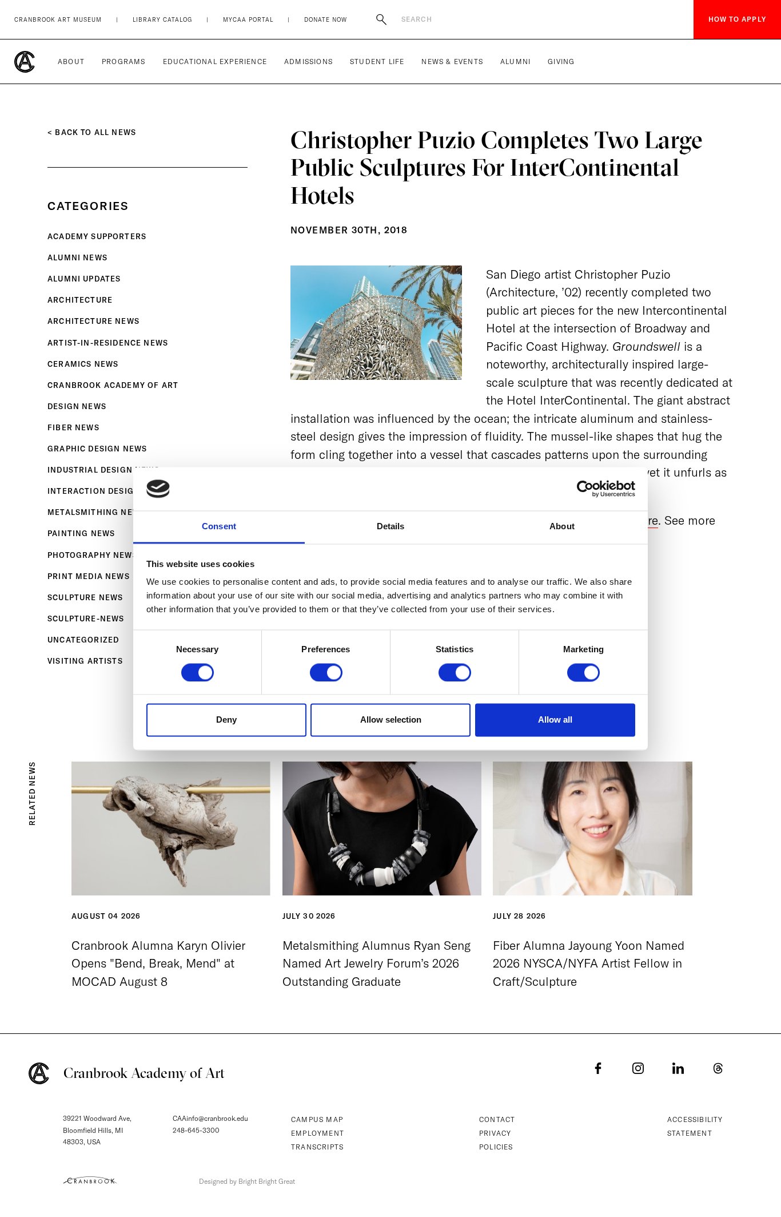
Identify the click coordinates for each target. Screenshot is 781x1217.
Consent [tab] (219, 527)
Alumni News (77, 257)
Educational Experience (215, 61)
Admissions (308, 61)
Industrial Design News (103, 469)
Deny (226, 720)
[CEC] (90, 1179)
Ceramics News (82, 363)
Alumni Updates (84, 278)
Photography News (92, 555)
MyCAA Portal (248, 19)
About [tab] (562, 527)
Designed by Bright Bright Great (247, 1181)
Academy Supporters (96, 236)
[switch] (326, 672)
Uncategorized (83, 639)
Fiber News (73, 427)
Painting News (81, 533)
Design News (76, 406)
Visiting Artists (85, 660)
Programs (124, 61)
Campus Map (317, 1119)
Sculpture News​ (85, 597)
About (71, 61)
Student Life (377, 61)
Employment (317, 1133)
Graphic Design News (97, 448)
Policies (496, 1147)
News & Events (452, 61)
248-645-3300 (196, 1130)
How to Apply (737, 19)
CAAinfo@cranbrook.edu (210, 1118)
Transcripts (317, 1147)
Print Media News (88, 576)
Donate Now (325, 19)
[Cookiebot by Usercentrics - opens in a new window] (585, 488)
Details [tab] (391, 527)
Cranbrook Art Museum (58, 19)
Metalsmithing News (96, 512)
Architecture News (93, 321)
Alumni (515, 61)
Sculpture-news (85, 618)
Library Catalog (162, 19)
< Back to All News (91, 132)
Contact (497, 1119)
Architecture (80, 299)
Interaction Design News (107, 490)
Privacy (495, 1133)
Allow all (555, 720)
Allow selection (390, 720)
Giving (561, 61)
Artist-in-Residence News (107, 342)
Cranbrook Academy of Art (112, 385)
